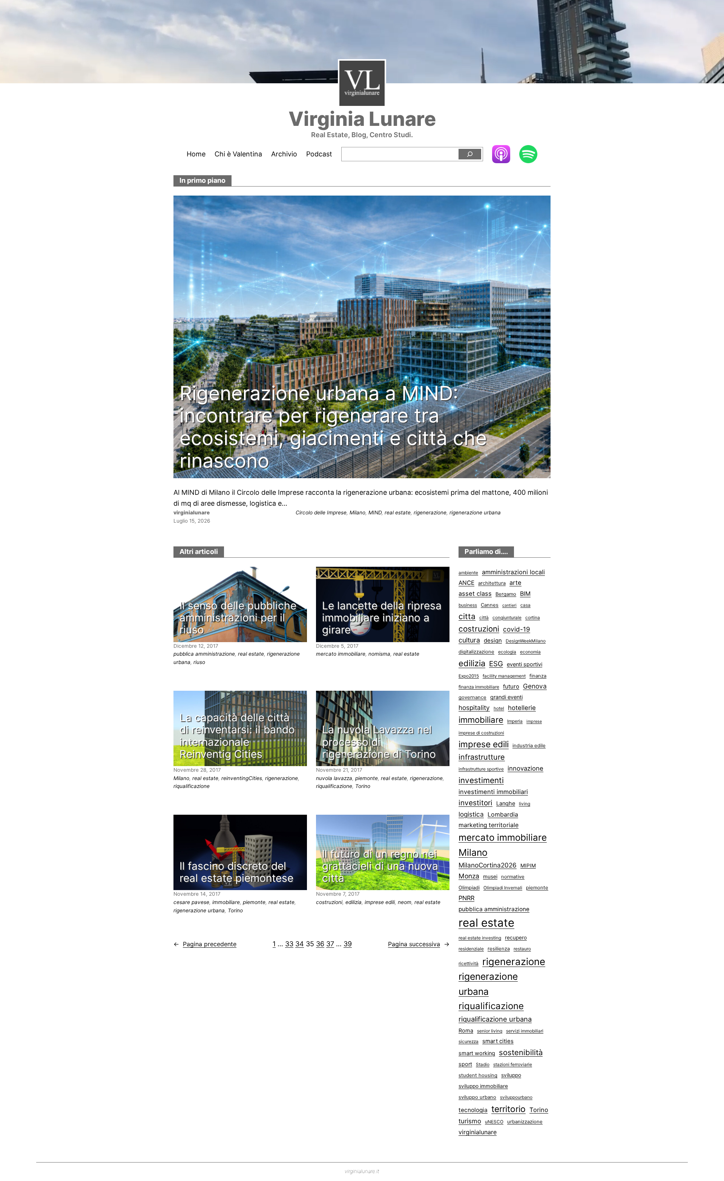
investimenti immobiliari (493, 791)
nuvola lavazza (334, 778)
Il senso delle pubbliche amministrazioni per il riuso (237, 618)
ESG (496, 663)
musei (490, 877)
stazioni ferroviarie (512, 1064)
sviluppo (511, 1075)
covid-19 (516, 629)
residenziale (471, 949)
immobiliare (226, 902)
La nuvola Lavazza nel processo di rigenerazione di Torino (379, 742)
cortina (532, 617)
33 (289, 944)
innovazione (525, 768)
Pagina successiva (418, 944)
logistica (471, 814)
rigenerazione (430, 512)
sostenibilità (521, 1052)
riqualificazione (191, 786)
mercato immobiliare (340, 654)
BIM (525, 593)
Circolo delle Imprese (321, 512)
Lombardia (503, 814)
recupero (516, 938)
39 (348, 944)
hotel (499, 708)
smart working (477, 1053)
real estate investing (480, 938)
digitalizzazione (476, 652)
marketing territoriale (488, 825)
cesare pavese (191, 902)
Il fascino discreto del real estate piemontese (236, 872)
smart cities (498, 1041)
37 (330, 944)
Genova (535, 686)
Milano (357, 512)
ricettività (469, 963)
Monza (469, 876)
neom (404, 902)
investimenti (481, 780)
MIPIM (528, 866)
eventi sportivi (524, 664)
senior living (489, 1031)
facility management (504, 676)
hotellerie (522, 707)
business (468, 605)
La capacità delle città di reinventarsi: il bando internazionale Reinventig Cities (237, 735)
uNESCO (494, 1121)
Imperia (515, 721)
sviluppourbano (516, 1097)
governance (472, 697)
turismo (470, 1121)
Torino (362, 786)
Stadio (482, 1064)
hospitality (474, 707)
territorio (508, 1109)
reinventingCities (241, 778)
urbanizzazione (525, 1121)
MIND (375, 512)
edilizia (353, 902)
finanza (537, 676)
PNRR (466, 898)
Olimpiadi (469, 887)
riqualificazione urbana (495, 1019)
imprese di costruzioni (481, 733)
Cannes (490, 605)
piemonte (366, 778)
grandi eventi (506, 697)
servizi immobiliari (524, 1031)
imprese (534, 721)
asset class (475, 593)
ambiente (468, 572)
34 (299, 944)
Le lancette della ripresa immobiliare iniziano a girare (382, 618)
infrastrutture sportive (481, 769)
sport (465, 1064)
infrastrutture (482, 757)
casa (525, 605)
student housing (478, 1075)
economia (530, 652)
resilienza (499, 948)
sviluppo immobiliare (483, 1086)
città (484, 617)
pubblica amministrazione (204, 654)
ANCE (466, 582)
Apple (501, 154)
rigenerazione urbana (475, 512)
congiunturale (507, 617)
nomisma (379, 654)
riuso (199, 662)
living (524, 803)
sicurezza (469, 1041)
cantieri (509, 605)
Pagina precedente (204, 944)
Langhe (505, 803)
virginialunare (478, 1132)
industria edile (529, 745)
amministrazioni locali (513, 572)
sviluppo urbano (477, 1097)
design (493, 640)
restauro (522, 949)
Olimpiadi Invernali (502, 887)
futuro (511, 686)
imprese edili (380, 902)
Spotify (528, 154)
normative (513, 877)
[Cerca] (470, 154)
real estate (398, 512)
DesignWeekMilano (526, 641)
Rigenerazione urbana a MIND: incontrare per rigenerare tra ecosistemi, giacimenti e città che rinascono (333, 427)
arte (515, 582)
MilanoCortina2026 (488, 865)
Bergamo (505, 594)
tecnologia (473, 1110)
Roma (466, 1030)
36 (320, 944)
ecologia (507, 652)
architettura (492, 583)
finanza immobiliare (479, 687)
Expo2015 (469, 676)
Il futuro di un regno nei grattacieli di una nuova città (380, 866)
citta (467, 616)
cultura (469, 640)
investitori (475, 803)
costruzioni (329, 902)
